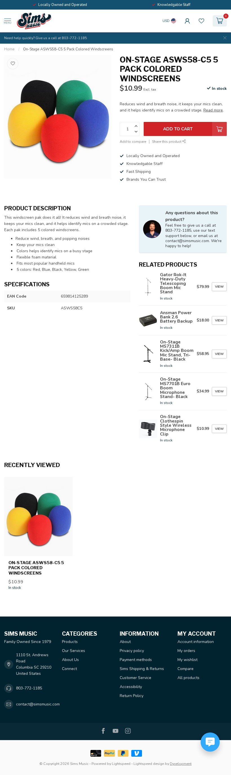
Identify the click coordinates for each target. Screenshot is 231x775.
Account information (195, 641)
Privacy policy (132, 650)
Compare (185, 668)
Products (70, 641)
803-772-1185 (29, 688)
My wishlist (187, 659)
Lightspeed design (149, 763)
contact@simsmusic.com (38, 704)
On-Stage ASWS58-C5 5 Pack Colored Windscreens (68, 49)
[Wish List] (201, 20)
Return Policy (131, 695)
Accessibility (131, 686)
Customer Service (135, 677)
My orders (186, 650)
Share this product (167, 141)
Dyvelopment (181, 763)
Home (9, 49)
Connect (69, 668)
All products (188, 677)
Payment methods (136, 659)
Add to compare (133, 141)
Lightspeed (121, 763)
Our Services (73, 650)
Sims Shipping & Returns (142, 668)
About (125, 641)
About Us (70, 659)
